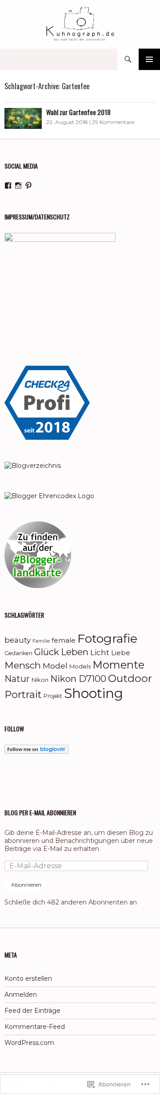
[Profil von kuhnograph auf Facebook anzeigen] (8, 185)
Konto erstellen (28, 978)
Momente (118, 664)
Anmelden (20, 995)
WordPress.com (29, 1043)
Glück (46, 651)
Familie (41, 641)
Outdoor (130, 678)
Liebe (120, 653)
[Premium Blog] (32, 465)
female (64, 640)
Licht (99, 652)
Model (55, 665)
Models (80, 666)
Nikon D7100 (78, 678)
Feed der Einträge (32, 1011)
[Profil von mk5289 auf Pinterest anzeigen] (28, 185)
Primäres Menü (149, 59)
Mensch (22, 665)
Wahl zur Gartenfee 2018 (78, 112)
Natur (17, 678)
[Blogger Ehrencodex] (49, 495)
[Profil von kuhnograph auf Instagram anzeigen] (18, 185)
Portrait (23, 695)
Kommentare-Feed (34, 1027)
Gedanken (18, 653)
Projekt (53, 696)
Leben (74, 651)
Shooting (93, 693)
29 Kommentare (113, 122)
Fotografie (107, 638)
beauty (17, 640)
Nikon (40, 679)
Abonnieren (26, 884)
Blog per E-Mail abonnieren (40, 812)
